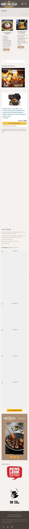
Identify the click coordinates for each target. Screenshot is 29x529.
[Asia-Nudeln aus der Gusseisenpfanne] (21, 20)
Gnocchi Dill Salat (6, 243)
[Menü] (22, 4)
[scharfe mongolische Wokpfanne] (7, 20)
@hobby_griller (13, 247)
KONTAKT (10, 514)
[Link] (9, 3)
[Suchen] (25, 4)
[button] (14, 263)
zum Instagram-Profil (15, 410)
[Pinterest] (12, 527)
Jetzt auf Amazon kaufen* (14, 123)
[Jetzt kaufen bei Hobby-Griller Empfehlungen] (14, 105)
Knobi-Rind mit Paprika (7, 239)
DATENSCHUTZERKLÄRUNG (14, 516)
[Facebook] (8, 527)
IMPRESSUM (17, 514)
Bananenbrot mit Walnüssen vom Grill (10, 241)
